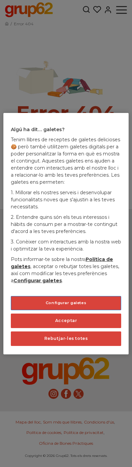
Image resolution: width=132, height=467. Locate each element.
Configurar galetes (66, 302)
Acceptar (66, 320)
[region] (66, 233)
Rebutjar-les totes (66, 338)
